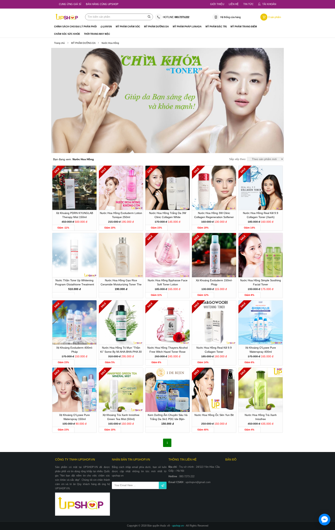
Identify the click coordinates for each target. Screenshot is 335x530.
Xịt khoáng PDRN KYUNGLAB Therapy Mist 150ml (74, 215)
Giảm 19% (203, 227)
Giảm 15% (156, 227)
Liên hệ (234, 4)
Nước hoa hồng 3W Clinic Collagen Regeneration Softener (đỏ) (214, 215)
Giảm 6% (156, 362)
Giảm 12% (203, 295)
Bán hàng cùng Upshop (102, 4)
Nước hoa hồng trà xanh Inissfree (261, 417)
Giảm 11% (156, 295)
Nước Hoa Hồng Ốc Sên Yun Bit (214, 415)
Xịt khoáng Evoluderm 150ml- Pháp (214, 282)
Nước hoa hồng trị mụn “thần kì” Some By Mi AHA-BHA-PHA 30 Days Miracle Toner (121, 350)
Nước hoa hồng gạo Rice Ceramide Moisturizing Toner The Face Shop (121, 283)
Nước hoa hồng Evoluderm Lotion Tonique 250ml (121, 215)
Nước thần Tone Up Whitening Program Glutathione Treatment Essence (74, 283)
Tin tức (248, 4)
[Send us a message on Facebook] (324, 519)
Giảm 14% (249, 227)
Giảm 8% (249, 295)
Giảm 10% (110, 227)
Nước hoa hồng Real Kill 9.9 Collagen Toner (214, 349)
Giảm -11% (63, 227)
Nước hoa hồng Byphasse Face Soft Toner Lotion (167, 282)
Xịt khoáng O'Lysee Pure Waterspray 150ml (74, 417)
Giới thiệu (217, 4)
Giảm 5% (110, 362)
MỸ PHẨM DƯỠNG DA (83, 43)
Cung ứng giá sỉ (70, 4)
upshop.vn (178, 525)
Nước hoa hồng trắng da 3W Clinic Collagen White (167, 215)
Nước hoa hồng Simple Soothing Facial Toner (260, 282)
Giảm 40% (203, 429)
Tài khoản (269, 4)
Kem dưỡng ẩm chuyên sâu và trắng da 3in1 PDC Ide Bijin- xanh (167, 417)
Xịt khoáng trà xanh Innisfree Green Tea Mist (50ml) (121, 417)
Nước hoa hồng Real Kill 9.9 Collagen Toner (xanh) (260, 215)
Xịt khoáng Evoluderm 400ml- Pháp (74, 349)
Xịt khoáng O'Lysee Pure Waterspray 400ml (260, 349)
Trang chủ (59, 43)
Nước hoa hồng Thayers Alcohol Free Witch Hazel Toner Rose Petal (167, 350)
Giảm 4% (249, 429)
